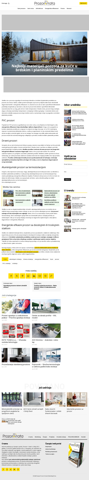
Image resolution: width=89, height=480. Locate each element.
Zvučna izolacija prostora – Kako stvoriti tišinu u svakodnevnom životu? (45, 287)
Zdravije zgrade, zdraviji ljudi (79, 228)
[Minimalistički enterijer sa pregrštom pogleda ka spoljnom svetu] (12, 399)
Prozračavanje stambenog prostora (16, 364)
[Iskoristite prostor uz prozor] (77, 399)
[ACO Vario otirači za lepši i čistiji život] (33, 399)
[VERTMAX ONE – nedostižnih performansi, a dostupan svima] (67, 221)
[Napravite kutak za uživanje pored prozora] (67, 198)
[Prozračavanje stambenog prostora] (16, 355)
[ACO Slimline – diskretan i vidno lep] (46, 331)
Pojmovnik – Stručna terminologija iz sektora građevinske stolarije (46, 365)
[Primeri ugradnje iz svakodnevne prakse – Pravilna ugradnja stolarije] (16, 306)
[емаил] (39, 276)
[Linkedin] (34, 276)
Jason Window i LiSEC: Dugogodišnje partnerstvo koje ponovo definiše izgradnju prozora (78, 206)
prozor (57, 259)
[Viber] (45, 276)
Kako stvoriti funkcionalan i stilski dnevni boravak (53, 411)
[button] (6, 3)
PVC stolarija (6, 263)
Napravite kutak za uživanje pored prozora (79, 198)
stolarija (14, 263)
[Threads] (18, 469)
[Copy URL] (51, 276)
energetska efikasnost (41, 259)
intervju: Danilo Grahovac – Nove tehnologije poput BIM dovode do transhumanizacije (79, 112)
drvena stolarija (28, 259)
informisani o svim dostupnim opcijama (27, 252)
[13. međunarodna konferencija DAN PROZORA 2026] (67, 135)
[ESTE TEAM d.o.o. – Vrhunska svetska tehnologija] (16, 331)
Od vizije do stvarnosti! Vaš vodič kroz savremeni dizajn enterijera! (15, 421)
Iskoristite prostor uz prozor (75, 410)
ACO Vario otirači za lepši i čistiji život (33, 410)
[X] (16, 276)
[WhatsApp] (28, 276)
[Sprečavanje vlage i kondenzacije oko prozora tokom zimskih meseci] (67, 213)
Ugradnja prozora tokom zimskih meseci (15, 286)
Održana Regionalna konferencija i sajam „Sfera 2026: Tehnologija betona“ (79, 143)
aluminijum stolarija (15, 259)
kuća (51, 259)
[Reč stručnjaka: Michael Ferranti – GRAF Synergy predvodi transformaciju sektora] (67, 128)
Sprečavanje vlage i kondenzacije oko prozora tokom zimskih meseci (78, 213)
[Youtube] (14, 469)
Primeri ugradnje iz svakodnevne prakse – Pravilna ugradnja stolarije (16, 317)
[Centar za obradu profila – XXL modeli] (46, 306)
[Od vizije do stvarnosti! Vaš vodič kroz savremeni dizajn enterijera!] (5, 420)
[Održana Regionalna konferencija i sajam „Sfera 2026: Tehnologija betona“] (67, 143)
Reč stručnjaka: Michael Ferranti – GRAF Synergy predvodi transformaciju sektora (78, 127)
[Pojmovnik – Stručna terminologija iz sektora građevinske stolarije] (46, 355)
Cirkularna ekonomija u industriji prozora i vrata (78, 120)
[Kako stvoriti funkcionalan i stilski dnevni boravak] (55, 399)
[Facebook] (11, 276)
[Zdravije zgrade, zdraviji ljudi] (67, 228)
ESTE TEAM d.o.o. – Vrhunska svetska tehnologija (14, 341)
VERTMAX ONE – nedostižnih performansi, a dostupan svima (79, 221)
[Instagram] (7, 469)
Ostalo (44, 61)
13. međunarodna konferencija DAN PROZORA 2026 (79, 135)
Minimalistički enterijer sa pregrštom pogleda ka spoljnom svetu (12, 411)
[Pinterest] (22, 276)
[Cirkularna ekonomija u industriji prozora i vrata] (67, 120)
